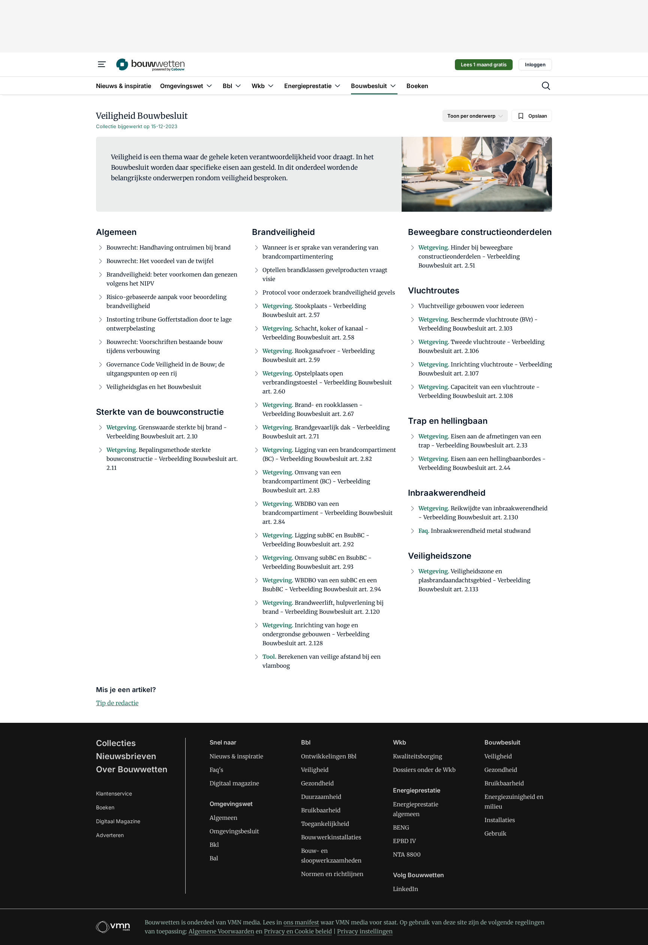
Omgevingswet (231, 803)
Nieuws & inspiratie (236, 756)
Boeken (105, 807)
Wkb (399, 742)
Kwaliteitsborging (417, 756)
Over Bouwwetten (131, 769)
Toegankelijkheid (325, 823)
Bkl (214, 844)
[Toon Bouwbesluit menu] (393, 85)
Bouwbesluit (502, 742)
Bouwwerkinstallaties (331, 837)
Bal (214, 858)
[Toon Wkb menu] (270, 85)
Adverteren (110, 835)
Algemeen (223, 817)
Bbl (305, 742)
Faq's (216, 769)
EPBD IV (404, 841)
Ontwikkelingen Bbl (329, 756)
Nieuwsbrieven (126, 756)
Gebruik (495, 833)
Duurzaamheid (321, 796)
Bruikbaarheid (320, 810)
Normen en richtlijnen (332, 874)
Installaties (499, 820)
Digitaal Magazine (118, 821)
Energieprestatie (416, 790)
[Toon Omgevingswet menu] (209, 85)
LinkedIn (405, 889)
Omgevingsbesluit (234, 831)
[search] (546, 85)
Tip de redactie (117, 703)
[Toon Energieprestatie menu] (337, 85)
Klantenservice (114, 793)
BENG (401, 827)
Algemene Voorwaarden (221, 931)
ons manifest (301, 922)
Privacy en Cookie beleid (298, 931)
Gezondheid (317, 783)
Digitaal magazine (234, 783)
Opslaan (537, 116)
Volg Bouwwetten (418, 875)
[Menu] (102, 64)
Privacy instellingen (365, 931)
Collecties (116, 743)
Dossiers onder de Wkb (424, 769)
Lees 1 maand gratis (484, 64)
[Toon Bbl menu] (238, 85)
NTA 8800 (407, 854)
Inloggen (535, 64)
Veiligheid (314, 769)
